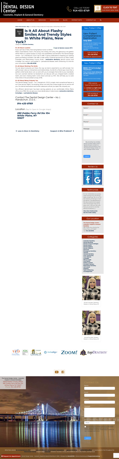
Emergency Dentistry (89, 251)
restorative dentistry (52, 59)
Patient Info (77, 20)
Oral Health (86, 261)
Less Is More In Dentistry (28, 131)
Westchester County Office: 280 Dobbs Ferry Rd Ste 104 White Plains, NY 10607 (13, 383)
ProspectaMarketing (94, 456)
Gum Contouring (88, 255)
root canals (86, 267)
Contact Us (91, 20)
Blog (65, 20)
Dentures (86, 249)
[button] (101, 20)
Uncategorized (87, 271)
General (85, 252)
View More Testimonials (90, 211)
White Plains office (86, 450)
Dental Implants (88, 248)
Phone (86, 122)
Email (85, 115)
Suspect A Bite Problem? (61, 131)
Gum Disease (87, 257)
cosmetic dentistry (41, 450)
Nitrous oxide (87, 260)
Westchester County (30, 451)
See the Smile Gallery (89, 212)
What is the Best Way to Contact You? (97, 420)
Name (85, 108)
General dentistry (88, 254)
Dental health (87, 245)
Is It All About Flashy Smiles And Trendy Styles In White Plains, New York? (43, 36)
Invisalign (18, 93)
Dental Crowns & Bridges (90, 243)
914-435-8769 (81, 10)
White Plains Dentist (20, 26)
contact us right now (93, 88)
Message (86, 128)
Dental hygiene (88, 246)
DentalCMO (71, 456)
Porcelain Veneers (88, 264)
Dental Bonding (88, 242)
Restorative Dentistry (89, 265)
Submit (87, 156)
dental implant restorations (55, 450)
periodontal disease (31, 93)
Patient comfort (88, 262)
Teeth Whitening (88, 270)
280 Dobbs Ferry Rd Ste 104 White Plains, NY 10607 (33, 115)
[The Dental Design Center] (22, 9)
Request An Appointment (12, 456)
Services (42, 20)
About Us (30, 20)
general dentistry (72, 450)
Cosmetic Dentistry (27, 44)
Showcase (54, 20)
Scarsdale (47, 451)
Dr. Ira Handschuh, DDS (23, 450)
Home (19, 20)
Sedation (86, 268)
